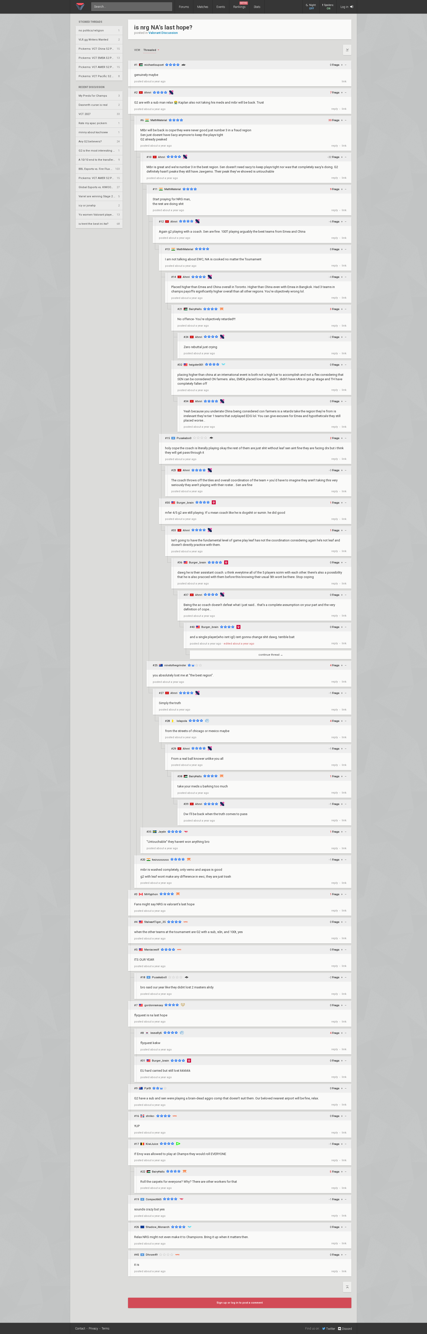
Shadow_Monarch (158, 1227)
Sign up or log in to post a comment (240, 1302)
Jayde (162, 831)
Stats (257, 7)
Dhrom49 (151, 1254)
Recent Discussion (92, 87)
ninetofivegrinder (175, 665)
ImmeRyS (156, 1033)
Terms (105, 1328)
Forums (184, 7)
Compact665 (153, 1199)
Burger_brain (185, 502)
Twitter (330, 1328)
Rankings (240, 5)
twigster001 (196, 364)
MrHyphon (151, 894)
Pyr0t (147, 1088)
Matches (202, 7)
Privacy (93, 1328)
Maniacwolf (151, 949)
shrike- (150, 1116)
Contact (80, 1328)
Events (220, 7)
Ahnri (147, 92)
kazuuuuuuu (160, 859)
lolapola (182, 721)
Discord (347, 1329)
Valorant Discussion (163, 33)
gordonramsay (153, 1005)
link (344, 81)
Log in (345, 7)
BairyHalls (195, 309)
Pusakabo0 (184, 438)
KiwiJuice (152, 1144)
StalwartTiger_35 (155, 922)
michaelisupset (154, 65)
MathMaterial (158, 120)
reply (334, 109)
